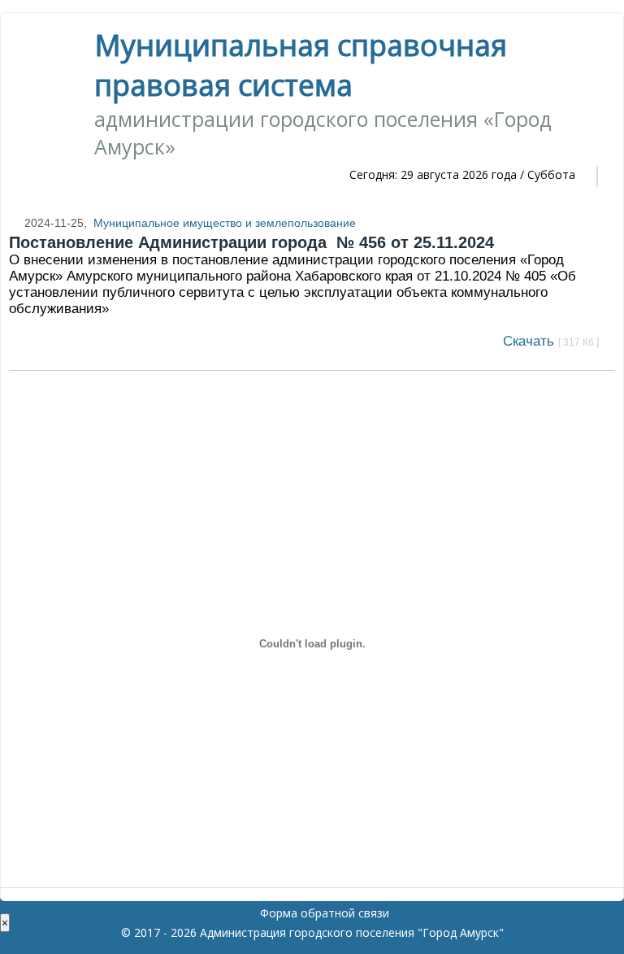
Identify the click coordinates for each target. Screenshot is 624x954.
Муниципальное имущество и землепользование (224, 222)
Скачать (551, 341)
